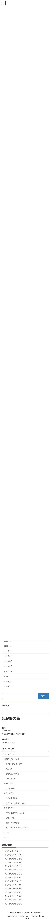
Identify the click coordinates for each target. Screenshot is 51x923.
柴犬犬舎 (9, 769)
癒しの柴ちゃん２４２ (13, 873)
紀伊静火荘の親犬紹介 (14, 764)
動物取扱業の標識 (12, 774)
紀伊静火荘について (11, 759)
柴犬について (9, 784)
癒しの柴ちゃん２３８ (13, 889)
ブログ (6, 833)
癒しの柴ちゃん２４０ (13, 881)
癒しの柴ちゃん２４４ (13, 862)
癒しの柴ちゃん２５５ (13, 858)
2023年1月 (8, 676)
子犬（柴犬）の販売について (17, 828)
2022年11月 (8, 686)
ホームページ (9, 754)
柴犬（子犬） (9, 808)
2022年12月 (8, 681)
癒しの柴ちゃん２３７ (13, 892)
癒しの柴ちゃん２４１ (13, 877)
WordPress (18, 916)
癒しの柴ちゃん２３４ (13, 903)
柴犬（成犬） (9, 793)
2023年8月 (8, 646)
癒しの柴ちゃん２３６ (13, 896)
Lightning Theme (29, 916)
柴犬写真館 (10, 788)
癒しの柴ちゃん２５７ (13, 851)
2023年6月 (8, 651)
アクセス (7, 838)
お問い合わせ (7, 705)
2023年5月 (8, 656)
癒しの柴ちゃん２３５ (13, 900)
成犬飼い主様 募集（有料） (16, 803)
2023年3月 (8, 666)
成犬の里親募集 (11, 798)
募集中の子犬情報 (12, 823)
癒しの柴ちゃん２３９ (13, 885)
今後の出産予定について (15, 813)
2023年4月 (8, 661)
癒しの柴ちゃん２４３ (13, 870)
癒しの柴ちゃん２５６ (13, 855)
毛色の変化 (10, 818)
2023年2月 (8, 671)
